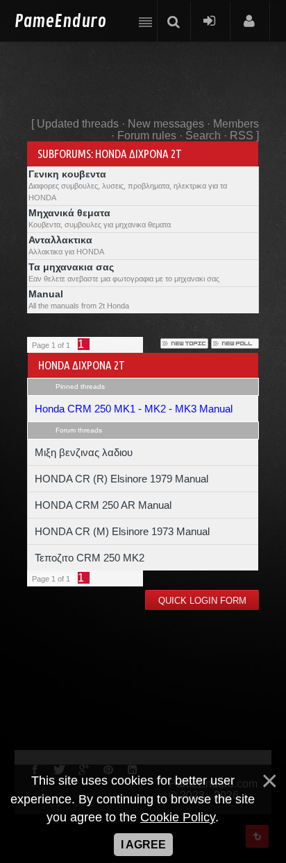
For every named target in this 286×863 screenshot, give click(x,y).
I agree (143, 845)
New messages (166, 124)
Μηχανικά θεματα (69, 212)
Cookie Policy (177, 817)
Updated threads (78, 124)
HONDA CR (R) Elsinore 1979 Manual (121, 479)
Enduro (60, 22)
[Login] (209, 21)
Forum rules (146, 135)
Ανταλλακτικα (60, 239)
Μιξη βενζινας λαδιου (84, 452)
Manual (45, 293)
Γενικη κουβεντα (67, 174)
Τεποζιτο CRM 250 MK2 (89, 558)
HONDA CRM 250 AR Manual (103, 505)
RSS (241, 135)
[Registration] (249, 21)
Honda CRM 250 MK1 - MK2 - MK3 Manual (134, 409)
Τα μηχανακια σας (71, 266)
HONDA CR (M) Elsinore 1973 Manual (122, 531)
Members (236, 124)
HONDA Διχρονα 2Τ (138, 153)
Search (203, 135)
